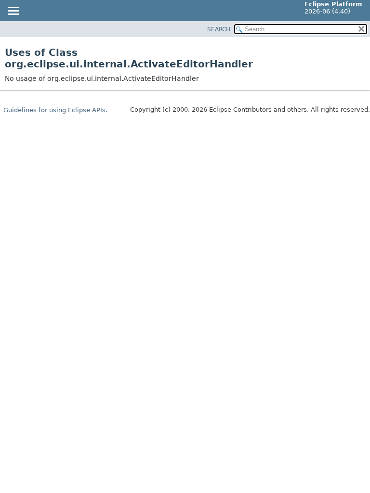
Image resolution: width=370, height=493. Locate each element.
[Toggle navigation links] (13, 11)
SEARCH (218, 29)
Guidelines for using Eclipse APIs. (55, 110)
